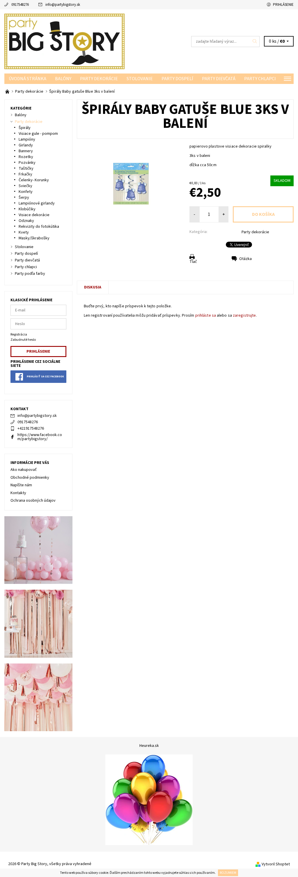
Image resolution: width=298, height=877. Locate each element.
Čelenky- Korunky (34, 180)
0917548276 (20, 4)
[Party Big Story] (76, 41)
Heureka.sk (149, 746)
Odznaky (26, 221)
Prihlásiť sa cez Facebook (45, 377)
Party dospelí (177, 79)
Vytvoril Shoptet (276, 864)
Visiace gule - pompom (38, 134)
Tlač (193, 262)
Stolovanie (140, 79)
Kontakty (18, 493)
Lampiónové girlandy (37, 203)
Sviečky (25, 186)
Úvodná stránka (27, 79)
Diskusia (92, 287)
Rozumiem (228, 872)
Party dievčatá (218, 79)
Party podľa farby (30, 274)
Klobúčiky (27, 209)
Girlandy (26, 145)
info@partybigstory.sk (62, 4)
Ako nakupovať (23, 470)
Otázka (245, 259)
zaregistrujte (244, 315)
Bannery (26, 151)
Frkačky (25, 174)
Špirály (25, 128)
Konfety (26, 192)
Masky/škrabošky (34, 238)
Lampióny (27, 139)
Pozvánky (27, 163)
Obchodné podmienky (29, 477)
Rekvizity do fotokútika (39, 226)
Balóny (63, 79)
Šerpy (24, 197)
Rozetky (26, 157)
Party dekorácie (99, 79)
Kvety (24, 232)
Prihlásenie (283, 4)
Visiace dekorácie (34, 215)
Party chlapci (260, 79)
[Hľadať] (255, 41)
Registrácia (18, 334)
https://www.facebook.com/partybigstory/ (39, 437)
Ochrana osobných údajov (33, 500)
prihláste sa (205, 315)
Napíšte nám (21, 485)
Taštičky (26, 168)
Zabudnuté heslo (23, 339)
